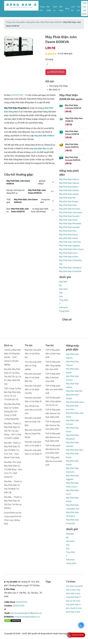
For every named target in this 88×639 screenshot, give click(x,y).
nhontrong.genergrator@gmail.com (26, 613)
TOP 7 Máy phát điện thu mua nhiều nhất (53, 461)
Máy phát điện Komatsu (69, 209)
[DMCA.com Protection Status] (12, 620)
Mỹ (60, 285)
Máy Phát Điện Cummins (70, 242)
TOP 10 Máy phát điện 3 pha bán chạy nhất (52, 377)
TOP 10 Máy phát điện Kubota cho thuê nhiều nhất (52, 437)
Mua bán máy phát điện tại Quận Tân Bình (33, 421)
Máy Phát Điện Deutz (68, 220)
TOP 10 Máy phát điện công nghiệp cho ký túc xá (53, 401)
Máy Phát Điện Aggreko (69, 245)
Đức (61, 293)
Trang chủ (41, 8)
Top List (78, 8)
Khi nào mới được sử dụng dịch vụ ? (29, 191)
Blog (67, 8)
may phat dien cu (41, 148)
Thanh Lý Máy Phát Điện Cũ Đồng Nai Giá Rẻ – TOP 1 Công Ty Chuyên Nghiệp (12, 357)
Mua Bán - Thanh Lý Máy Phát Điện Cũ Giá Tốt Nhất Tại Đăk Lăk (13, 487)
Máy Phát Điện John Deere (70, 212)
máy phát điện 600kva (44, 135)
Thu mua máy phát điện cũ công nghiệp (33, 365)
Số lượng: (49, 59)
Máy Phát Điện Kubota (69, 179)
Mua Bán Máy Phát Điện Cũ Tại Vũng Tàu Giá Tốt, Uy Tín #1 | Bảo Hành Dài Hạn (12, 376)
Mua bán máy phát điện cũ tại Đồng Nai (33, 353)
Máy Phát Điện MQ (67, 198)
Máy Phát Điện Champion (70, 267)
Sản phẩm (48, 8)
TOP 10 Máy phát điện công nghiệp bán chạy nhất (53, 365)
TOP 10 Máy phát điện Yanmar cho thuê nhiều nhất (52, 413)
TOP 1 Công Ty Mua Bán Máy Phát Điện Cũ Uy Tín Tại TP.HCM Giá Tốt (12, 394)
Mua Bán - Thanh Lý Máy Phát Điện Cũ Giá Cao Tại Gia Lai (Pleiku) (13, 502)
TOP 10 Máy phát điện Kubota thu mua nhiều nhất (52, 449)
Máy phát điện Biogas (68, 201)
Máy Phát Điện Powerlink (70, 271)
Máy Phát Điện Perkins (69, 190)
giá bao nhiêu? (26, 182)
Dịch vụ (55, 8)
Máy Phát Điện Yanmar (69, 183)
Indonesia (63, 307)
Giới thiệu (61, 8)
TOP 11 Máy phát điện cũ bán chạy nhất (52, 353)
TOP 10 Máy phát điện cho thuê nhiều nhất (54, 389)
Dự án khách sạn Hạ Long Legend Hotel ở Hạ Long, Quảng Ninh (12, 518)
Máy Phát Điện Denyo (68, 234)
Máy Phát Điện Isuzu (68, 205)
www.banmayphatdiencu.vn (27, 617)
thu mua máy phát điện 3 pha (73, 604)
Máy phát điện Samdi (68, 238)
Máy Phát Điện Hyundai (69, 227)
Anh (61, 296)
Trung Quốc (64, 311)
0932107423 (57, 71)
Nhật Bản (63, 282)
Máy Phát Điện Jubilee (69, 194)
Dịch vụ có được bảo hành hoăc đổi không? (27, 210)
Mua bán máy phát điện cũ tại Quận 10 (33, 452)
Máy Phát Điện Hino (67, 231)
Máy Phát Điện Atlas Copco (71, 249)
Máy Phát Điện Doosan (69, 216)
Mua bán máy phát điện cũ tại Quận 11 (33, 444)
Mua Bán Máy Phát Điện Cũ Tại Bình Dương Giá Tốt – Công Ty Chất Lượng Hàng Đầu (12, 411)
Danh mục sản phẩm (84, 8)
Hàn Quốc (63, 289)
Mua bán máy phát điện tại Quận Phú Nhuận (33, 433)
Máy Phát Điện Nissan (68, 187)
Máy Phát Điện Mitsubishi (70, 223)
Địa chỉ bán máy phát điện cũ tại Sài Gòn (33, 409)
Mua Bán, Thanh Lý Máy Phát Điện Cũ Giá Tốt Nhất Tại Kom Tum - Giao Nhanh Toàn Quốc (12, 450)
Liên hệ (73, 8)
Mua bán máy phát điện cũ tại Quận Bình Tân (33, 377)
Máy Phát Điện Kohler (68, 256)
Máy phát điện (33, 22)
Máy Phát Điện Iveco (68, 253)
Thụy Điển (63, 300)
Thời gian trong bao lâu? (28, 200)
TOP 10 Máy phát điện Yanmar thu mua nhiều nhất (52, 425)
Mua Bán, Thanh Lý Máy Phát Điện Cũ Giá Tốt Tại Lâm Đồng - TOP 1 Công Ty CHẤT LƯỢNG (12, 430)
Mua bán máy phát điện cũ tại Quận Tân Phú (33, 389)
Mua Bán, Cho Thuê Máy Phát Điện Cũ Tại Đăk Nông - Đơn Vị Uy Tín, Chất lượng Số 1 (13, 469)
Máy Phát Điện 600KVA (51, 22)
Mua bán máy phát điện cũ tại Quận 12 (33, 400)
